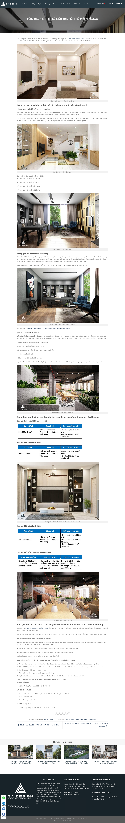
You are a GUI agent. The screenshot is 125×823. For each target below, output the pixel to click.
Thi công (56, 818)
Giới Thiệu (24, 4)
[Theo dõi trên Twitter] (112, 4)
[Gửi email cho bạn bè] (62, 713)
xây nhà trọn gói (92, 719)
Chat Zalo (4, 805)
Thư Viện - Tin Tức (66, 4)
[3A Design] (9, 4)
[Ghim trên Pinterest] (65, 713)
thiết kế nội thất (83, 719)
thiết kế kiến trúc (75, 719)
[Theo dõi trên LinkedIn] (119, 4)
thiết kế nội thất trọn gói (76, 39)
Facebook (4, 816)
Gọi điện (4, 799)
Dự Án (50, 818)
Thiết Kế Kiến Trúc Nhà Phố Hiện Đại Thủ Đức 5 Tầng (48, 762)
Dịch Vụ (45, 818)
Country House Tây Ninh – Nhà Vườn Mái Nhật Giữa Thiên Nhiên (76, 762)
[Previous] (7, 758)
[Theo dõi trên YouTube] (121, 4)
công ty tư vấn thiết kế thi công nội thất (36, 628)
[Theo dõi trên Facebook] (108, 4)
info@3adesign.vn (73, 794)
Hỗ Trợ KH (77, 4)
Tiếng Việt (100, 3)
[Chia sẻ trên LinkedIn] (68, 713)
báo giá (68, 719)
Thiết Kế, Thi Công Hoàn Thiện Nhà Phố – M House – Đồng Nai (104, 762)
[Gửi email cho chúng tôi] (114, 4)
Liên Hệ (86, 4)
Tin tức (55, 719)
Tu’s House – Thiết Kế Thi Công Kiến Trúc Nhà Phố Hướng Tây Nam (20, 763)
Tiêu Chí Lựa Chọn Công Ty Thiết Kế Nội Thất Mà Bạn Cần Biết (39, 725)
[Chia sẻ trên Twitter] (59, 713)
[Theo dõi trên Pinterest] (117, 4)
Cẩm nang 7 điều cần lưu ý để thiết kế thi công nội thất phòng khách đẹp (48, 328)
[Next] (117, 758)
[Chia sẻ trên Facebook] (56, 713)
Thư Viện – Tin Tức (70, 818)
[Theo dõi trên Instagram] (110, 4)
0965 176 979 (75, 792)
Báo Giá (62, 818)
